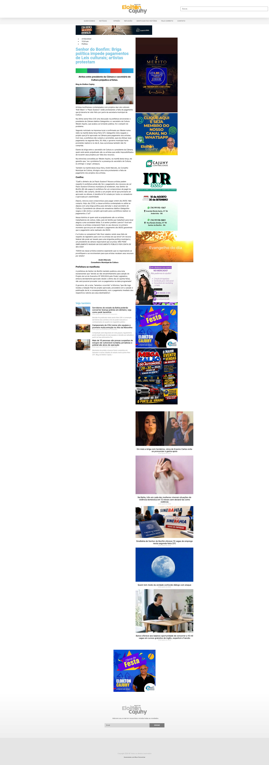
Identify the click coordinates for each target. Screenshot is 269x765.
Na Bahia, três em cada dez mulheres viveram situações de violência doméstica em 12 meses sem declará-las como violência (164, 499)
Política (85, 44)
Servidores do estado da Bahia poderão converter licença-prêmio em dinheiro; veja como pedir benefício (111, 310)
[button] (224, 5)
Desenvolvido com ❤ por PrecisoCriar (134, 757)
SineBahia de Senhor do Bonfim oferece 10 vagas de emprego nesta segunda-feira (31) (164, 542)
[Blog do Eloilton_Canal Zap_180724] (157, 155)
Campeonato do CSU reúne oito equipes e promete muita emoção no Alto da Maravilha (112, 326)
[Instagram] (138, 745)
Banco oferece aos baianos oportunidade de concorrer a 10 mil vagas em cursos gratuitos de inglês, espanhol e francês (164, 637)
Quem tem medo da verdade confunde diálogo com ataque (164, 585)
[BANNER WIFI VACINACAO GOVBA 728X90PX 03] (114, 34)
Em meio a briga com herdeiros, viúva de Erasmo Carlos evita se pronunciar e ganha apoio (164, 450)
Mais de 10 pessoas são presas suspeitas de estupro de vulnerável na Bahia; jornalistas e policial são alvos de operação (112, 342)
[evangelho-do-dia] (164, 261)
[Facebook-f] (130, 745)
